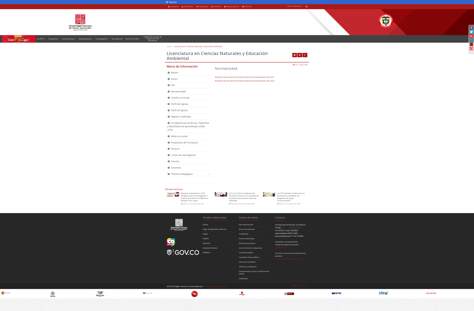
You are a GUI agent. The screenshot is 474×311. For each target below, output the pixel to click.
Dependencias (85, 39)
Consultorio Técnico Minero (249, 257)
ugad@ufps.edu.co (282, 247)
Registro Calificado (180, 116)
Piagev (205, 234)
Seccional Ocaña (132, 39)
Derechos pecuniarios (247, 243)
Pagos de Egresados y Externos (215, 229)
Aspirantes (174, 7)
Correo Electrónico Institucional (250, 248)
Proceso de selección (247, 229)
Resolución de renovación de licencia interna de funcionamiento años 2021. (245, 81)
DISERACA (206, 252)
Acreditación (117, 39)
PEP (172, 85)
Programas (53, 39)
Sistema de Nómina (210, 248)
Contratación (243, 234)
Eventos (174, 161)
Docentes (217, 7)
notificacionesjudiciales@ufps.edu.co (289, 259)
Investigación (102, 39)
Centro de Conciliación (247, 262)
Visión (174, 78)
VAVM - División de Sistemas (215, 286)
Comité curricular (180, 97)
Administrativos (232, 7)
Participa (247, 7)
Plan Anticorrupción (246, 224)
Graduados (203, 7)
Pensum (175, 148)
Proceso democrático (247, 238)
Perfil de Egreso (179, 110)
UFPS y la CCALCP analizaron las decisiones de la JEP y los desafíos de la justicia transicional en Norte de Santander (244, 197)
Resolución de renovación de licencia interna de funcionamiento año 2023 (244, 77)
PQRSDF (206, 238)
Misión (174, 72)
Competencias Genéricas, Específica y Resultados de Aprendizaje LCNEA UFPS (188, 126)
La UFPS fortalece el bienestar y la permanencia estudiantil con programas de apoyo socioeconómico (291, 197)
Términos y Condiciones (248, 267)
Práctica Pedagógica (181, 173)
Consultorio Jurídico (246, 252)
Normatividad (178, 91)
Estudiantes (188, 7)
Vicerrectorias (68, 39)
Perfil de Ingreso (179, 103)
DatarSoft (206, 243)
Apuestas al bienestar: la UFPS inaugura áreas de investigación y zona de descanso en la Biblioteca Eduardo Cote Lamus (194, 197)
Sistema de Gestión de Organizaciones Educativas (153, 39)
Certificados (243, 278)
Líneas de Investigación (183, 155)
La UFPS (40, 39)
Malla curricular (179, 136)
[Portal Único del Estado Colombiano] (171, 2)
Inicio (169, 46)
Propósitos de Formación (184, 142)
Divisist (205, 224)
